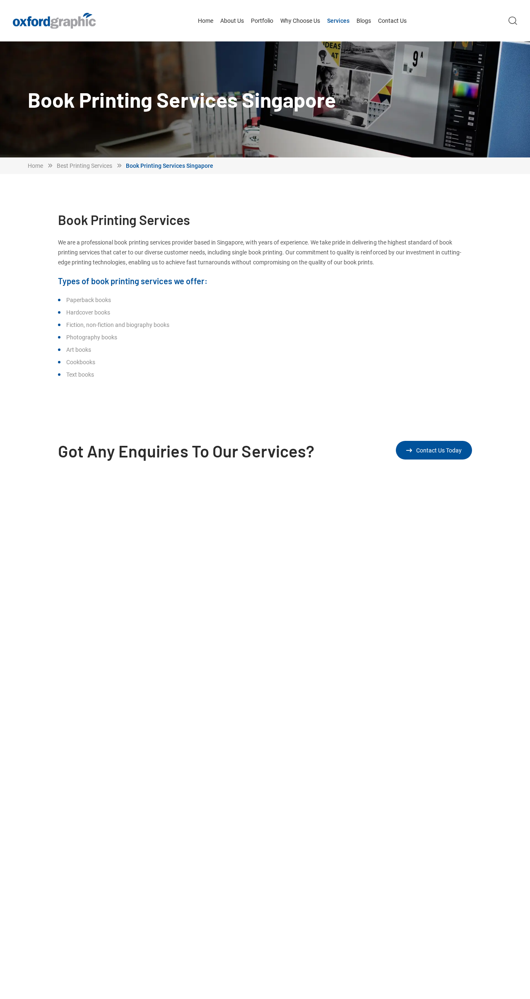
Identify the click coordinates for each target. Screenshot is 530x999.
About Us (232, 20)
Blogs (364, 20)
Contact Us (392, 20)
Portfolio (262, 20)
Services (338, 20)
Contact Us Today (439, 450)
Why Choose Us (300, 20)
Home (205, 20)
